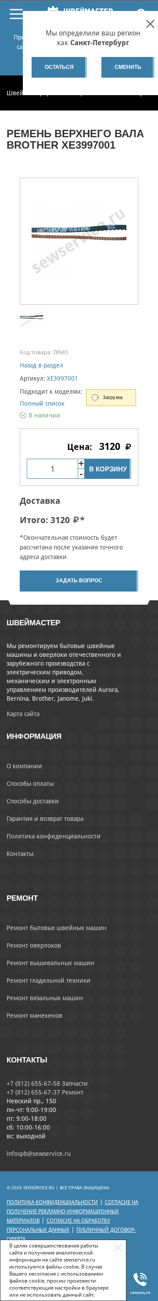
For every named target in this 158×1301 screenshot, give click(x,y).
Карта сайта (23, 713)
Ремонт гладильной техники (48, 980)
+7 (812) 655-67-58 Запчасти (47, 1083)
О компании (24, 766)
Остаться (59, 67)
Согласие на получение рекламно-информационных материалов (72, 1211)
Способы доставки (33, 801)
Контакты (20, 853)
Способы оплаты (30, 783)
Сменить (128, 67)
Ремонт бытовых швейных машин (57, 927)
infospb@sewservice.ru (39, 1153)
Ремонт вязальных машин (45, 998)
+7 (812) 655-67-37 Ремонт (45, 1092)
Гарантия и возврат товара (45, 818)
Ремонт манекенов (34, 1015)
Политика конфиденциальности (54, 836)
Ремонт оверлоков (34, 945)
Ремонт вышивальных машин (50, 962)
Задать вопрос (79, 580)
